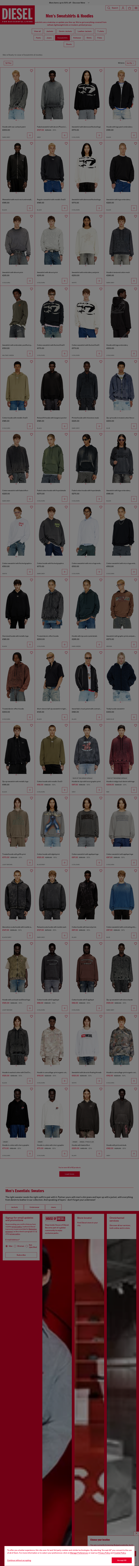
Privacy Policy (104, 1553)
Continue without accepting (19, 1560)
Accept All (121, 1560)
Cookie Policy (120, 1553)
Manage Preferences (79, 1553)
